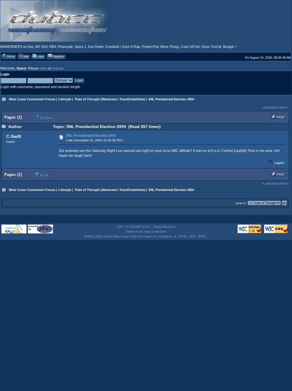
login (43, 68)
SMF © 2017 (143, 226)
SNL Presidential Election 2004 (91, 136)
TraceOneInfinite (131, 99)
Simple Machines (164, 226)
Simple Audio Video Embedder (146, 231)
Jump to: (241, 203)
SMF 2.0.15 (124, 226)
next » (283, 107)
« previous (270, 107)
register (58, 68)
